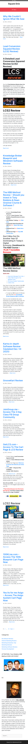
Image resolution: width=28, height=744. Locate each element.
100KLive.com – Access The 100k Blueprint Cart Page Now (13, 558)
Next (12, 629)
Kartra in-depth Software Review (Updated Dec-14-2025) (12, 347)
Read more (6, 148)
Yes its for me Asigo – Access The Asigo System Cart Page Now (13, 596)
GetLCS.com (12, 473)
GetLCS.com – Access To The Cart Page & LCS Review (13, 447)
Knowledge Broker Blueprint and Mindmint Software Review (13, 159)
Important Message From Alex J (16, 276)
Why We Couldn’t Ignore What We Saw (13, 17)
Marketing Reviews (7, 645)
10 (9, 629)
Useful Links (11, 282)
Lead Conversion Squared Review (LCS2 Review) (11, 49)
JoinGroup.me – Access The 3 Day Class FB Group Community (12, 413)
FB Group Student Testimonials (16, 281)
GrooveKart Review (13, 380)
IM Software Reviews (7, 638)
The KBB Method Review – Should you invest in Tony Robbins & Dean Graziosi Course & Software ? (13, 199)
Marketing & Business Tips (9, 642)
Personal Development (8, 649)
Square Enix (14, 4)
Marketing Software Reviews (9, 647)
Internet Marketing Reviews (9, 640)
